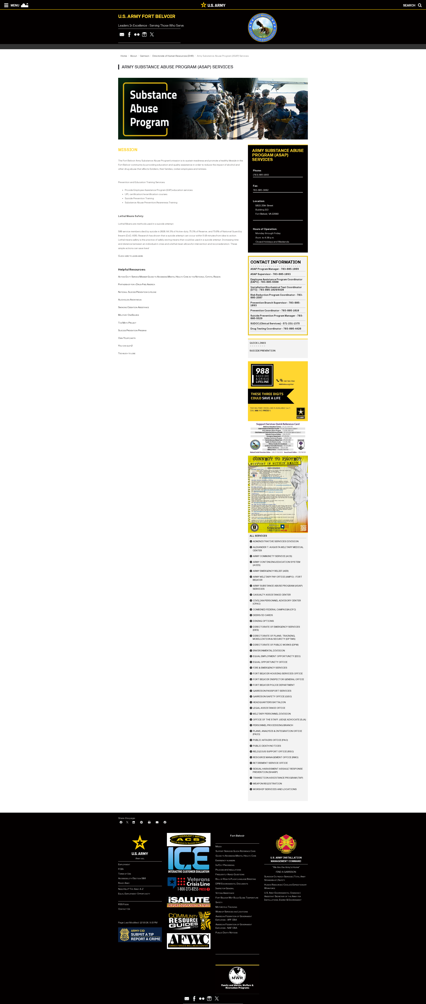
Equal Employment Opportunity (134, 893)
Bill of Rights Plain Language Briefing (235, 879)
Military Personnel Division (272, 713)
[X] (127, 822)
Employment (124, 864)
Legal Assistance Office (269, 708)
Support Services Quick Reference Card (235, 851)
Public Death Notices (267, 745)
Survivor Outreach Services (278, 876)
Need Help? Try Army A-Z (130, 889)
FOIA (120, 869)
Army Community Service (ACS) (272, 556)
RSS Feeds (123, 904)
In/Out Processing (224, 865)
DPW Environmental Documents (231, 883)
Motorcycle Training (226, 907)
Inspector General (224, 888)
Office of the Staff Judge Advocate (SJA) (279, 719)
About (133, 56)
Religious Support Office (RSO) (273, 751)
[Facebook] (129, 34)
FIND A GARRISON (286, 871)
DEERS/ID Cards (263, 615)
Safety (218, 902)
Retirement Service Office (270, 763)
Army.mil (139, 858)
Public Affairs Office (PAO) (270, 740)
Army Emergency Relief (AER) (271, 571)
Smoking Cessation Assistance (133, 307)
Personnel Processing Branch (273, 725)
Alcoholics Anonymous (129, 299)
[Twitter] (152, 34)
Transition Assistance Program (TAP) (278, 777)
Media (218, 846)
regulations (235, 869)
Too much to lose (126, 353)
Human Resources (273, 884)
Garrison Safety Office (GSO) (272, 696)
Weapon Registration (267, 783)
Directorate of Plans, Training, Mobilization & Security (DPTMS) (274, 637)
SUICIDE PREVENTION (262, 350)
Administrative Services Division (276, 541)
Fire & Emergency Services (270, 667)
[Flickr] (137, 34)
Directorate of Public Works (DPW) (276, 644)
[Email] (122, 34)
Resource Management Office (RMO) (275, 757)
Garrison (144, 56)
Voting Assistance (224, 893)
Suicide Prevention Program (132, 330)
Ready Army (124, 883)
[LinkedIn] (133, 822)
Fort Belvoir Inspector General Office (278, 679)
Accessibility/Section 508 (132, 878)
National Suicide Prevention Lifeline (137, 292)
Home (124, 56)
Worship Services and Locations (275, 789)
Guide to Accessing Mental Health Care (236, 855)
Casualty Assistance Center (272, 594)
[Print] (149, 822)
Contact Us (124, 909)
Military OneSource (128, 315)
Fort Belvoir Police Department (274, 685)
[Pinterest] (141, 822)
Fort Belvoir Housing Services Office (278, 673)
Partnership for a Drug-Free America (136, 284)
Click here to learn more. (130, 256)
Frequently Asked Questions (229, 874)
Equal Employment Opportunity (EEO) (277, 656)
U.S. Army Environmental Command (282, 892)
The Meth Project (127, 322)
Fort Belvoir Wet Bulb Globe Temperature (236, 897)
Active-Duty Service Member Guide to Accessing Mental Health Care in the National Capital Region (169, 276)
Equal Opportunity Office (270, 662)
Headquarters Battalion (269, 702)
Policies (219, 869)
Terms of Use (124, 873)
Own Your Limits (126, 338)
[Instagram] (144, 34)
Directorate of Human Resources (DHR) (173, 56)
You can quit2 (125, 345)
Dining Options (263, 621)
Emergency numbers (225, 860)
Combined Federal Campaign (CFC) (274, 609)
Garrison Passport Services (272, 690)
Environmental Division (269, 650)
